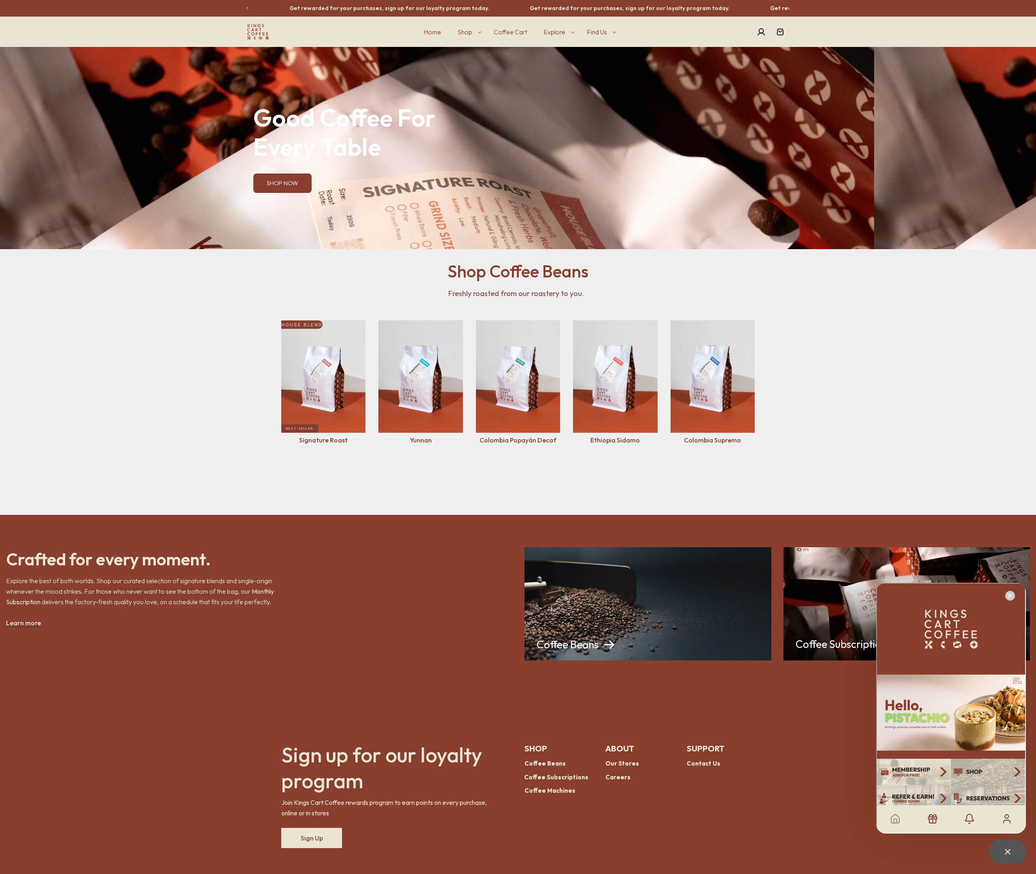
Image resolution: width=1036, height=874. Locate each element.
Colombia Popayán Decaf (518, 440)
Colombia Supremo (712, 440)
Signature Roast (323, 440)
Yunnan (421, 440)
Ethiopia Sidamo (615, 440)
